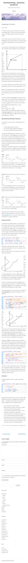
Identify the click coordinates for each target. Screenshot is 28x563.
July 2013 (3, 537)
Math (13, 425)
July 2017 (3, 521)
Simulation (4, 511)
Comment (4, 444)
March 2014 (4, 529)
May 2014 (4, 526)
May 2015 (4, 524)
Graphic (3, 501)
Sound (15, 425)
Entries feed (4, 549)
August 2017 (4, 519)
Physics (3, 510)
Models (4, 495)
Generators (4, 493)
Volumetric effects (6, 505)
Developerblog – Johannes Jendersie (14, 4)
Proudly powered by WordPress (8, 560)
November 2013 (5, 532)
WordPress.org (5, 552)
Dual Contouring (6, 434)
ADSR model (6, 215)
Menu (14, 11)
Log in (3, 547)
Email (3, 465)
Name (3, 460)
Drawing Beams (22, 434)
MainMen (4, 506)
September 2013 (5, 536)
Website (3, 470)
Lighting (4, 503)
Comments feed (5, 550)
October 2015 (4, 523)
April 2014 (4, 528)
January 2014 (4, 531)
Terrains (4, 500)
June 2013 (4, 539)
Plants (3, 497)
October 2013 (4, 534)
